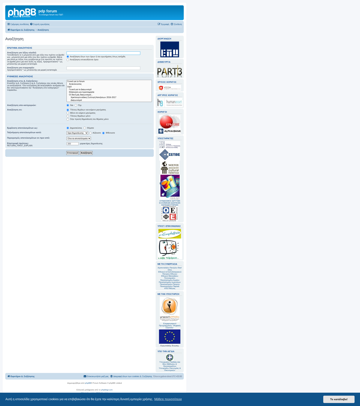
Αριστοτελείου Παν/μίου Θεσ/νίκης (170, 269)
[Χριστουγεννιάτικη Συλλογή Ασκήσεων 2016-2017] (109, 97)
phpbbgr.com (106, 390)
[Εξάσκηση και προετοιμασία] (109, 92)
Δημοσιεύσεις (76, 128)
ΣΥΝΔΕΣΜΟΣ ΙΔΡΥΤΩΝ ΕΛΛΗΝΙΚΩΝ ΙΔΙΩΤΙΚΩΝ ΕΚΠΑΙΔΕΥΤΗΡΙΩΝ (169, 203)
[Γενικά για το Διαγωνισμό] (109, 89)
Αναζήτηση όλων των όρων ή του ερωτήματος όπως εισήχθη (97, 56)
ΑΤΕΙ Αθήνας (169, 288)
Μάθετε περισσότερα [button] (168, 399)
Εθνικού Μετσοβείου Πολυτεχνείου (169, 277)
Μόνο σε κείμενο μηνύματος (82, 113)
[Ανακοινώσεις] (109, 84)
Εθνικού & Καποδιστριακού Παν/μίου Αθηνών (169, 273)
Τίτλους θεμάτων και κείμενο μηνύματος (88, 110)
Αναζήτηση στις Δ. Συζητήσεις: (22, 81)
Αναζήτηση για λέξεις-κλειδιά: (22, 52)
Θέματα (90, 128)
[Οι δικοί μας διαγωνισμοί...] (109, 95)
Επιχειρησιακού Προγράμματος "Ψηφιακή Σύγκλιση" (170, 325)
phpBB (88, 383)
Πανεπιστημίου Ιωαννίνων (170, 282)
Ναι (71, 105)
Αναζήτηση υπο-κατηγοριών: (21, 105)
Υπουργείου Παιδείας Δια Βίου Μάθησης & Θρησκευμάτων (169, 364)
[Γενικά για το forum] (109, 81)
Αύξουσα (96, 133)
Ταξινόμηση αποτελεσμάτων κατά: (24, 132)
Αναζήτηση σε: (14, 110)
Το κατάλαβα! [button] (339, 399)
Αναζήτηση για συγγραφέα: (20, 67)
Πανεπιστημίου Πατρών (170, 284)
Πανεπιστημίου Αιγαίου (169, 280)
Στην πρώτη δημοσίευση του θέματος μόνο (89, 119)
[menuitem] (40, 24)
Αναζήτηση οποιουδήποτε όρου (84, 59)
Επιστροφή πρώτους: (18, 143)
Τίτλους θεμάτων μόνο (80, 116)
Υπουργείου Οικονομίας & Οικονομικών (170, 369)
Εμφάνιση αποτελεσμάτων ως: (22, 128)
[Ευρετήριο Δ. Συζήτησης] (22, 12)
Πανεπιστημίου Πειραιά (169, 286)
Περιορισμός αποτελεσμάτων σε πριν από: (28, 138)
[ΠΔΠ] (109, 87)
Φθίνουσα (110, 133)
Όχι (79, 105)
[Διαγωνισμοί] (109, 100)
